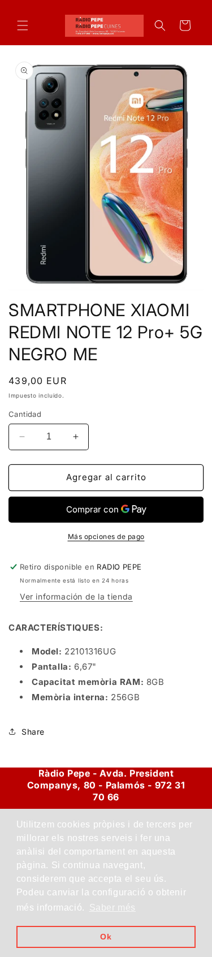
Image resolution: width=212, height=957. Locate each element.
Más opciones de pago (106, 536)
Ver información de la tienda (76, 596)
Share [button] (33, 731)
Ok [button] (105, 936)
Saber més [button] (112, 907)
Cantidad (24, 414)
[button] (22, 25)
